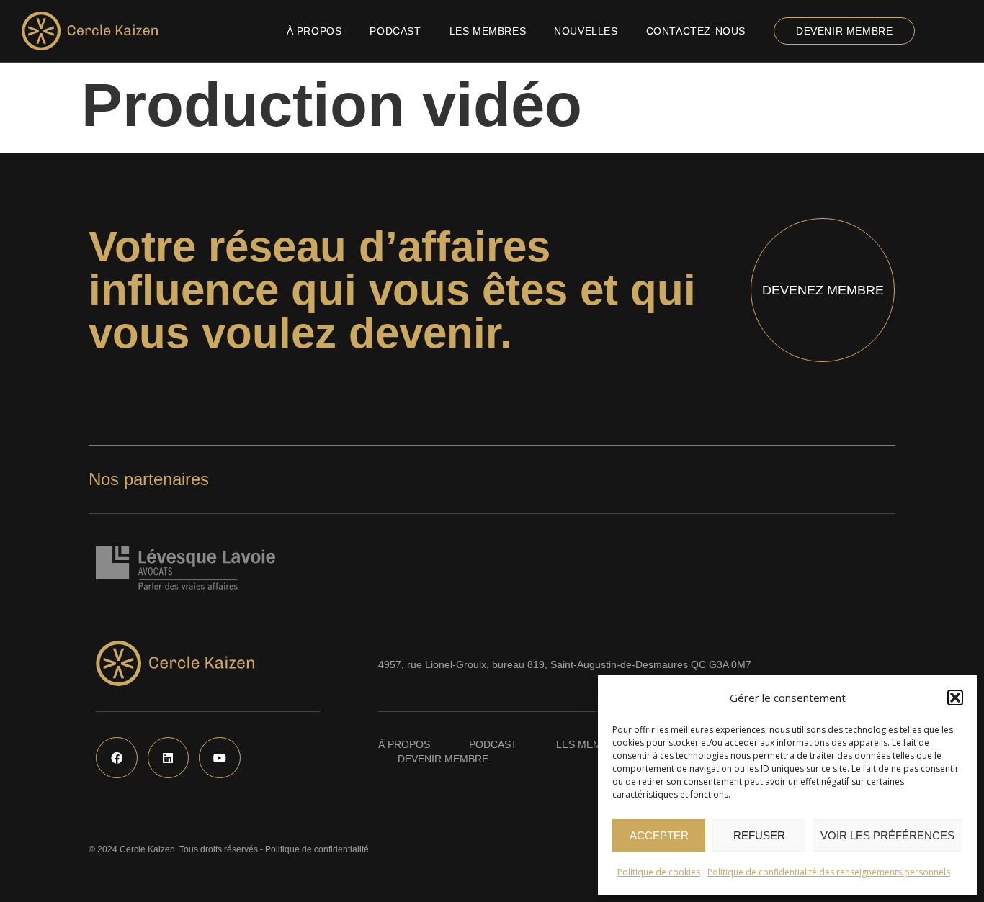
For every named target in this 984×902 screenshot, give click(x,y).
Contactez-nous (696, 31)
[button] (955, 697)
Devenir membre (844, 31)
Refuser (759, 835)
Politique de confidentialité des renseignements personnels (828, 872)
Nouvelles (585, 31)
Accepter (659, 835)
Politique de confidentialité (317, 849)
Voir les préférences (887, 835)
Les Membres (488, 31)
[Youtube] (220, 758)
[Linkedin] (168, 758)
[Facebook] (117, 758)
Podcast (395, 31)
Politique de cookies (658, 872)
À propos (314, 31)
